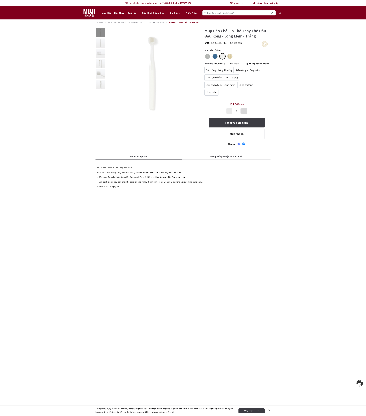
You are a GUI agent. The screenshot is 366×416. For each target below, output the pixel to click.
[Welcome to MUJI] (89, 13)
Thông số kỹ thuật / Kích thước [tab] (226, 156)
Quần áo (132, 12)
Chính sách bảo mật (153, 412)
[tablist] (183, 157)
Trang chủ (99, 22)
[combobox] (236, 3)
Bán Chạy (119, 12)
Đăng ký (274, 3)
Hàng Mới (106, 12)
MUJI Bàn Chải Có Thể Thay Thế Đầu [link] (184, 22)
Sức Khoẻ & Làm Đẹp (153, 12)
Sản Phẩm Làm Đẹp (135, 22)
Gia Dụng (175, 12)
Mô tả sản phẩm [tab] (138, 156)
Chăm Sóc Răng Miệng (156, 22)
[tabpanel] (183, 175)
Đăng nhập (262, 3)
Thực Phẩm (191, 12)
